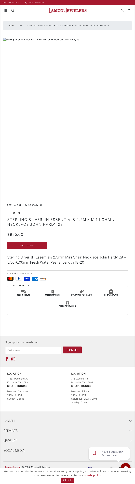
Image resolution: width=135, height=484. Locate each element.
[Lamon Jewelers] (67, 10)
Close (67, 480)
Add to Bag (27, 245)
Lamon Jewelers (13, 467)
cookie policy (92, 475)
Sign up (72, 350)
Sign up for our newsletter (21, 342)
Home (11, 26)
